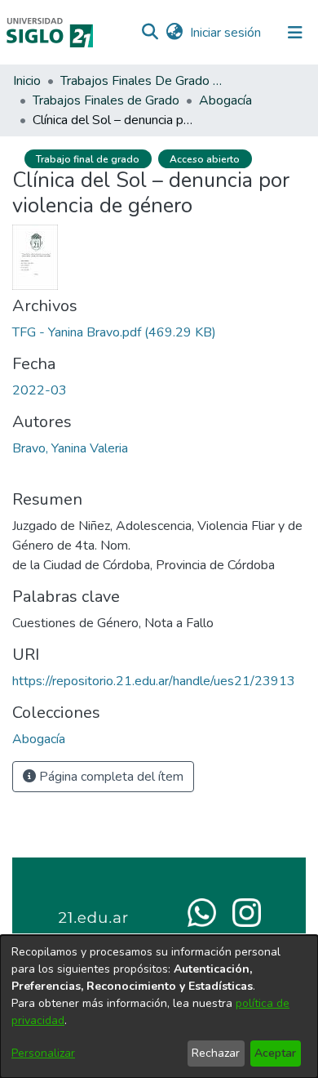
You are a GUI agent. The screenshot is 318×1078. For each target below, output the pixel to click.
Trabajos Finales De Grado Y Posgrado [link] (141, 81)
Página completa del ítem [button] (109, 777)
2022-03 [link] (39, 390)
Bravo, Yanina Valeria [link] (70, 448)
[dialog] (159, 1006)
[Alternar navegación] (295, 32)
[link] (114, 332)
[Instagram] (246, 911)
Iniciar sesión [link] (226, 33)
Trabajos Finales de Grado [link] (106, 100)
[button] (149, 32)
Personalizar (43, 1053)
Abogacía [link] (225, 100)
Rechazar (216, 1053)
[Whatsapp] (201, 911)
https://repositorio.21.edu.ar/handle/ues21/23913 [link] (153, 681)
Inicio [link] (27, 81)
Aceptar (275, 1053)
